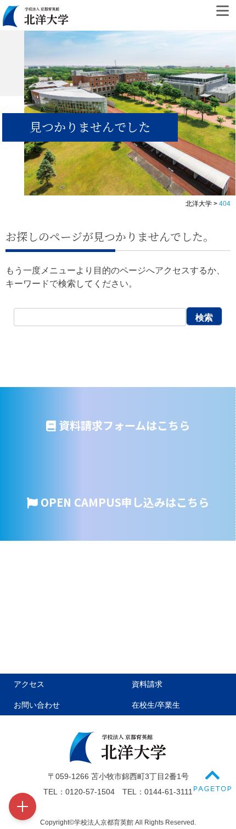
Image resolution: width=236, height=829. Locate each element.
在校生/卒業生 (156, 705)
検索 (204, 317)
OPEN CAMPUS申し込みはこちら (123, 502)
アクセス (29, 684)
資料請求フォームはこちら (123, 425)
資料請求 (147, 684)
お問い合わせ (37, 705)
